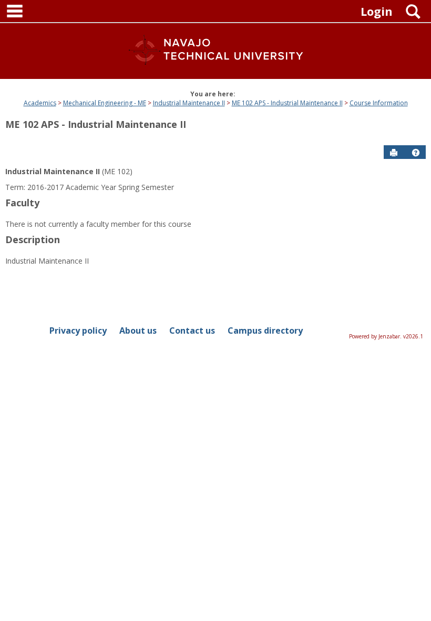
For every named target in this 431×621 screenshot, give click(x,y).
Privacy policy (78, 330)
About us (138, 330)
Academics (40, 102)
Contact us (192, 330)
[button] (416, 152)
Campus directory (265, 330)
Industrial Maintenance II (189, 102)
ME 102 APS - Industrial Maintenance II (287, 102)
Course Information (379, 102)
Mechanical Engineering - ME (104, 102)
